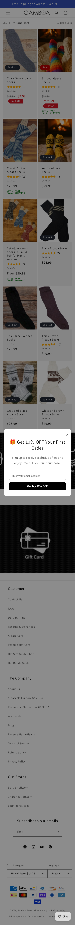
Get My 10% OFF (37, 486)
